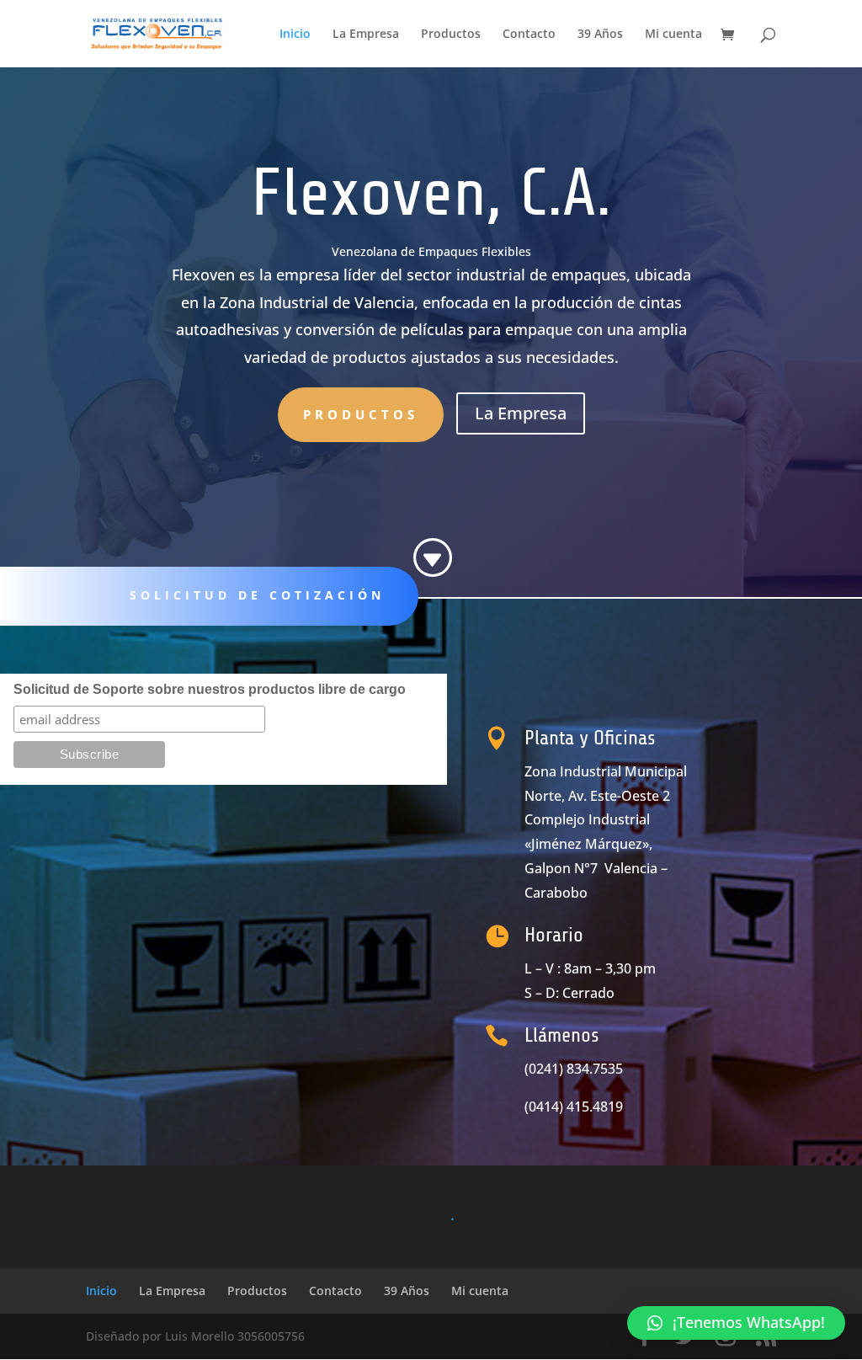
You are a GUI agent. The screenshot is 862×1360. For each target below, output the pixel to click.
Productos (451, 34)
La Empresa (366, 34)
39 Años (600, 34)
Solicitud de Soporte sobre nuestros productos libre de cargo (209, 689)
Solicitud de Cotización (257, 595)
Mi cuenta (673, 34)
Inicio (295, 34)
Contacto (529, 34)
